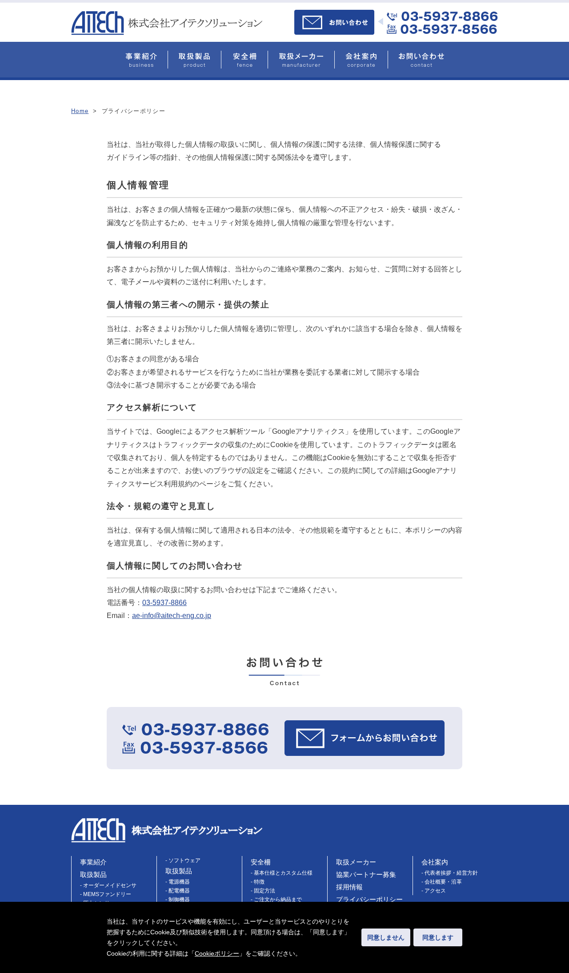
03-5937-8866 (164, 602)
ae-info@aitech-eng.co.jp (171, 615)
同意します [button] (437, 937)
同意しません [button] (386, 937)
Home (79, 111)
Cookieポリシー (217, 953)
